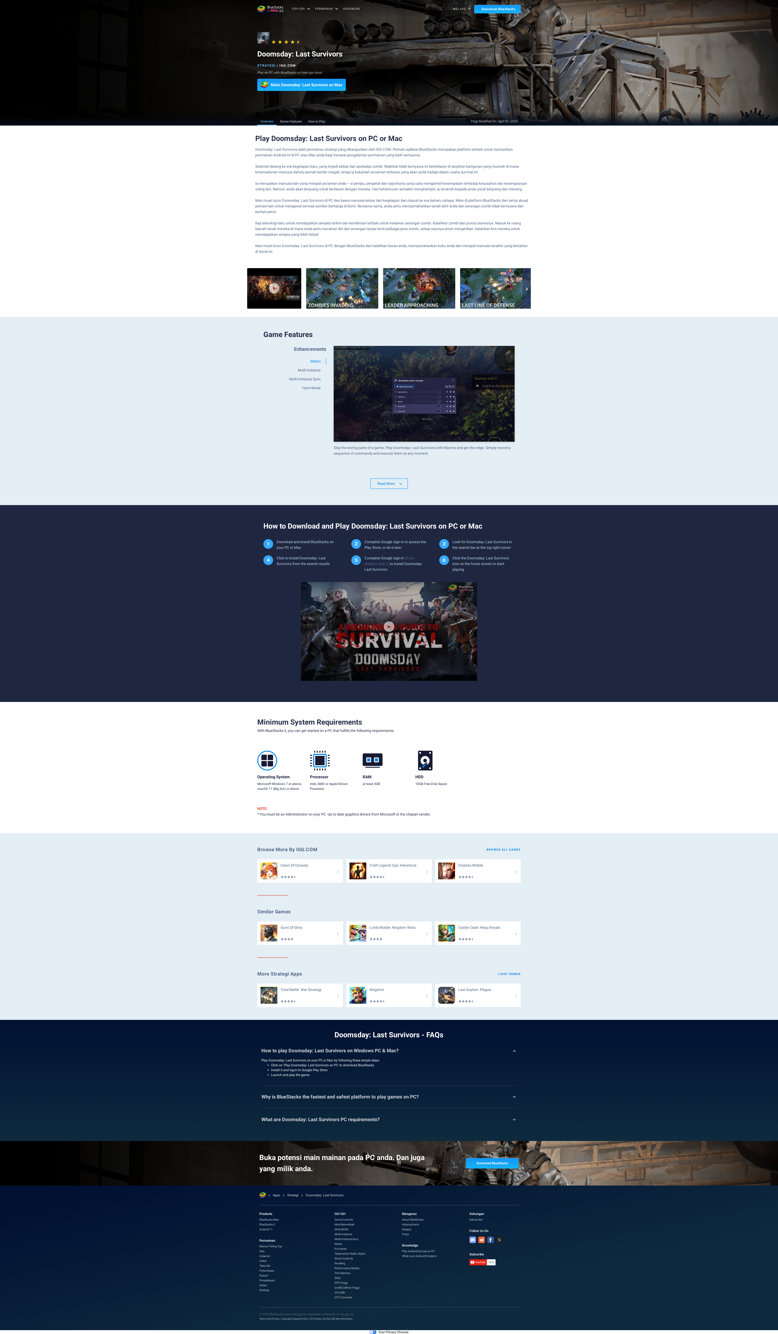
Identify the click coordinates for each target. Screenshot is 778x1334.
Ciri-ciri (298, 8)
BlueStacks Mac (269, 1219)
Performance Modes (346, 1268)
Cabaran (264, 1256)
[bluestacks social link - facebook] (490, 1240)
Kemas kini (476, 1219)
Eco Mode (340, 1248)
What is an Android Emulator (419, 1256)
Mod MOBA (341, 1229)
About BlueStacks (413, 1219)
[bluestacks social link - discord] (472, 1240)
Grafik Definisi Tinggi (346, 1287)
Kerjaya (406, 1229)
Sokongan (351, 8)
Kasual (263, 1275)
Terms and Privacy (269, 1318)
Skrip (337, 1278)
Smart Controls (343, 1258)
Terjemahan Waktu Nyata (349, 1253)
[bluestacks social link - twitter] (499, 1240)
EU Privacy (316, 1318)
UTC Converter (343, 1297)
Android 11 (266, 1229)
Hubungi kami (410, 1224)
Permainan (324, 8)
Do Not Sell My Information (338, 1318)
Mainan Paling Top (270, 1246)
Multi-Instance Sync (346, 1239)
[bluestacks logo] (270, 9)
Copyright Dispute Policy (294, 1318)
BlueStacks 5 (267, 1224)
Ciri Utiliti (339, 1292)
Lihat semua (509, 974)
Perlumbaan (266, 1270)
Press (405, 1234)
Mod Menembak (344, 1224)
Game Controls (343, 1219)
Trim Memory (342, 1273)
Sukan (263, 1285)
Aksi (261, 1251)
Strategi (266, 65)
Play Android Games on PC (418, 1251)
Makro (338, 1243)
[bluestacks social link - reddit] (481, 1240)
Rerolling (339, 1263)
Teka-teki (264, 1265)
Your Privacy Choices (393, 1332)
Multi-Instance (343, 1234)
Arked (262, 1261)
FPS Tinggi (340, 1282)
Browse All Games (504, 849)
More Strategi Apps (279, 974)
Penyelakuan (267, 1280)
